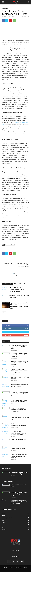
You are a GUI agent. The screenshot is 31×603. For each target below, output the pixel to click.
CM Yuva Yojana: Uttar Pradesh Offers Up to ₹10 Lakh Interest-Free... (19, 402)
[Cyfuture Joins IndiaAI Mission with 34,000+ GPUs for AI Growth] (6, 449)
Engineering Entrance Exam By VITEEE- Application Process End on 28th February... (19, 502)
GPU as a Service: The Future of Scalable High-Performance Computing (19, 456)
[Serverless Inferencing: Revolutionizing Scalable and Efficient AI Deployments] (6, 433)
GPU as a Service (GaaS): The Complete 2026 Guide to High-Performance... (18, 409)
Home (3, 6)
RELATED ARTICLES (7, 283)
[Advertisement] (15, 587)
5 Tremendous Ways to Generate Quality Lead (8, 264)
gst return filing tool (10, 244)
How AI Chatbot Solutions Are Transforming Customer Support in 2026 (19, 289)
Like (27, 325)
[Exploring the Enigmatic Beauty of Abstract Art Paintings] (6, 474)
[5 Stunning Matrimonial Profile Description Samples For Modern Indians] (6, 494)
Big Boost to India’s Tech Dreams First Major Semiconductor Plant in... (19, 394)
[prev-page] (3, 312)
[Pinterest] (10, 20)
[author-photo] (15, 273)
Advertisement (18, 567)
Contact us (25, 567)
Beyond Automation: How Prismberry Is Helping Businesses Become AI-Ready (19, 371)
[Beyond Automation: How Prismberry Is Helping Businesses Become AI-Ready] (6, 371)
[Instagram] (13, 561)
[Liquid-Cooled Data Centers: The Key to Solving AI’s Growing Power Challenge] (6, 363)
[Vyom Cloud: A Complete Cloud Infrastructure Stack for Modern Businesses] (6, 355)
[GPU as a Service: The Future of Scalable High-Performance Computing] (6, 456)
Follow (26, 328)
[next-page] (5, 312)
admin (4, 16)
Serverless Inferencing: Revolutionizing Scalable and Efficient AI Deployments (18, 433)
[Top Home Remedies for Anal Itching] (6, 486)
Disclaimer (6, 567)
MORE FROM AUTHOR (19, 283)
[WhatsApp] (14, 20)
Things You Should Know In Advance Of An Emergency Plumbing (22, 265)
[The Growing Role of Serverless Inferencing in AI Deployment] (6, 426)
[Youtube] (22, 561)
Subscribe (26, 335)
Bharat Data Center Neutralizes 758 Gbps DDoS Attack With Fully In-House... (20, 347)
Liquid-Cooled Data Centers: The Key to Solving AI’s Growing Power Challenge (19, 363)
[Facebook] (3, 20)
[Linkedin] (17, 561)
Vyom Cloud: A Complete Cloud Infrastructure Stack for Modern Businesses (19, 355)
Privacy (11, 567)
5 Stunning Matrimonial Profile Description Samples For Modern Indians (19, 494)
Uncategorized (9, 6)
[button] (2, 2)
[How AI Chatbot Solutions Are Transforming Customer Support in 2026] (6, 289)
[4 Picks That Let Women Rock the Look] (6, 297)
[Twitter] (6, 20)
